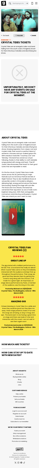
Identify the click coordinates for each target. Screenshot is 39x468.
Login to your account (19, 411)
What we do (19, 374)
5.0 (9, 40)
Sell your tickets (20, 399)
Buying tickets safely (19, 377)
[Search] (27, 3)
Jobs (19, 385)
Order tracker (19, 416)
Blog (19, 379)
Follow (20, 35)
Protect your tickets (19, 396)
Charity (19, 382)
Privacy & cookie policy (19, 455)
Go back (6, 35)
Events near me (20, 419)
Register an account (19, 414)
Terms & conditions (19, 453)
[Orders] (32, 3)
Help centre (19, 394)
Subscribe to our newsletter (19, 421)
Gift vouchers (19, 402)
